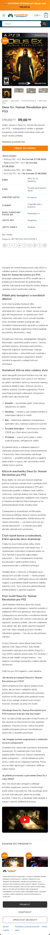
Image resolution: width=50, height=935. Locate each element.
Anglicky (31, 227)
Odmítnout (25, 912)
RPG (30, 178)
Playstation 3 (33, 213)
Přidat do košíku (25, 148)
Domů (5, 101)
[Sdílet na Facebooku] (9, 245)
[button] (3, 15)
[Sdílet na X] (14, 245)
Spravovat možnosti (25, 920)
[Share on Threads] (24, 245)
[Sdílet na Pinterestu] (34, 245)
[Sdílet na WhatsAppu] (4, 245)
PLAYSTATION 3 (29, 101)
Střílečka (32, 181)
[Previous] (6, 59)
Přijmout (25, 904)
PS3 (17, 671)
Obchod (15, 101)
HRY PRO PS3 (17, 239)
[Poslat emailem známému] (29, 245)
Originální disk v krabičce (35, 205)
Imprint (44, 926)
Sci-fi (35, 178)
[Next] (43, 59)
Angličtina (32, 220)
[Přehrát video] (25, 819)
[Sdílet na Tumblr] (39, 245)
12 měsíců (32, 197)
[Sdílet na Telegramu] (44, 245)
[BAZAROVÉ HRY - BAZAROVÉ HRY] (18, 15)
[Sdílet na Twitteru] (19, 245)
